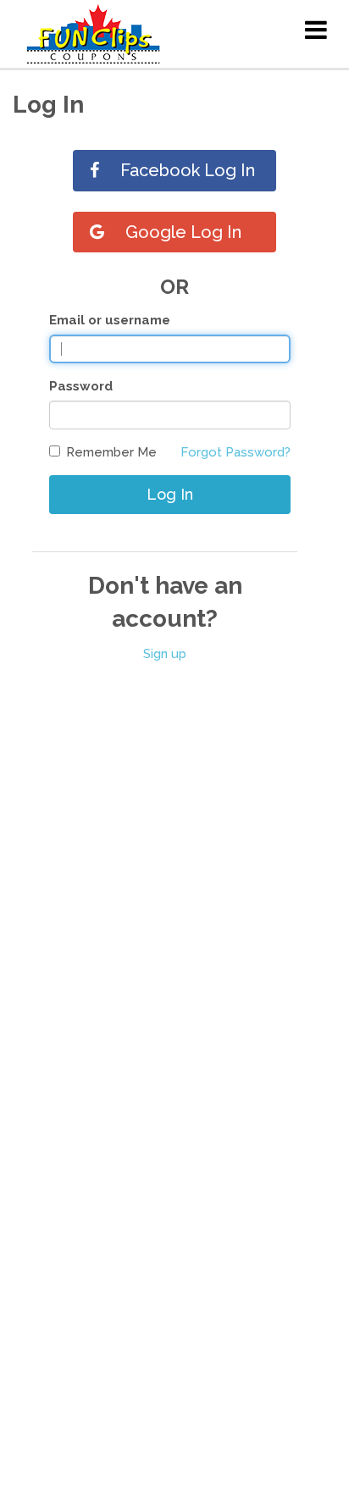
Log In (170, 494)
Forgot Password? (235, 452)
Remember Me (111, 452)
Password (81, 386)
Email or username (109, 320)
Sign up (164, 653)
